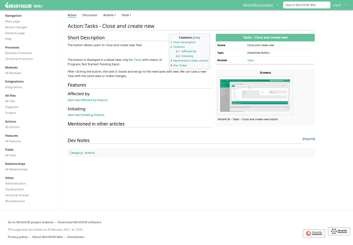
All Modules (13, 73)
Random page (15, 33)
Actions (90, 153)
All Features (13, 141)
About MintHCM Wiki (47, 237)
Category (76, 153)
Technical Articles (17, 195)
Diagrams (12, 107)
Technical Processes (19, 59)
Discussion (89, 15)
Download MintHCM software (79, 222)
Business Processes (18, 53)
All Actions (12, 127)
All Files (10, 101)
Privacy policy (18, 237)
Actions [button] (108, 15)
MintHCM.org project (258, 5)
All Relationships (16, 169)
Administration (15, 183)
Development (14, 189)
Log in (337, 5)
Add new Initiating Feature (86, 115)
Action (72, 15)
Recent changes (16, 27)
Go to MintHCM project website (30, 222)
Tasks (250, 60)
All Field (10, 155)
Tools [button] (125, 15)
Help (8, 39)
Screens (10, 113)
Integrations (13, 87)
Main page (12, 21)
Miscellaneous (15, 201)
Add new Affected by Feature (88, 100)
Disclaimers (75, 237)
